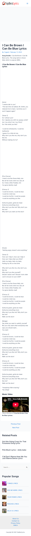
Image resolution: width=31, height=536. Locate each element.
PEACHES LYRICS (13, 504)
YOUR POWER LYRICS (14, 497)
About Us (15, 518)
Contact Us (15, 521)
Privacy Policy (15, 523)
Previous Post (15, 424)
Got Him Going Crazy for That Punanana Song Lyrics (14, 442)
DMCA (15, 525)
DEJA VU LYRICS (13, 511)
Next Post (15, 427)
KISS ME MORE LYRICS (14, 490)
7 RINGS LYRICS (12, 483)
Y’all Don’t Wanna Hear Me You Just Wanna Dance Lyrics (14, 457)
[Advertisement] (15, 25)
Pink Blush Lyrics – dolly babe (14, 450)
